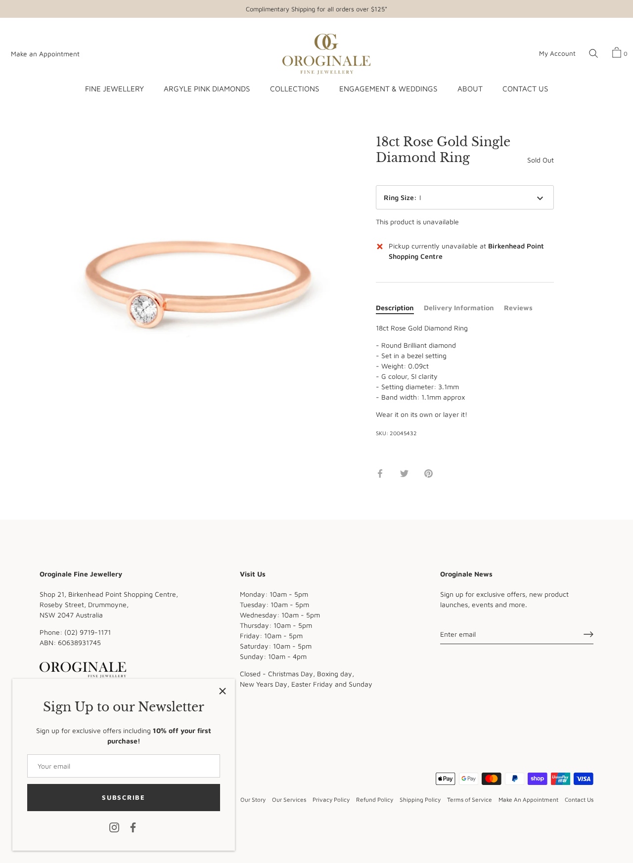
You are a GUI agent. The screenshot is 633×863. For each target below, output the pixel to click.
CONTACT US (525, 88)
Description (395, 307)
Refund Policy (374, 799)
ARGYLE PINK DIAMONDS (207, 88)
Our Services (289, 799)
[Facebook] (133, 826)
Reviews (518, 307)
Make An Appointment (528, 799)
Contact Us (579, 799)
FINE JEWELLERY (114, 88)
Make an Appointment (45, 54)
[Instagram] (114, 826)
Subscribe (123, 797)
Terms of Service (469, 799)
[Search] (593, 54)
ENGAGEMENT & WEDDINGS (388, 88)
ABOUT (470, 88)
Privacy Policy (331, 799)
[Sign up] (588, 634)
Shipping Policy (420, 799)
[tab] (400, 307)
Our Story (253, 799)
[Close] (222, 691)
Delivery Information (459, 307)
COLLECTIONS (294, 88)
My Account (557, 53)
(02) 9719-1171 (87, 631)
